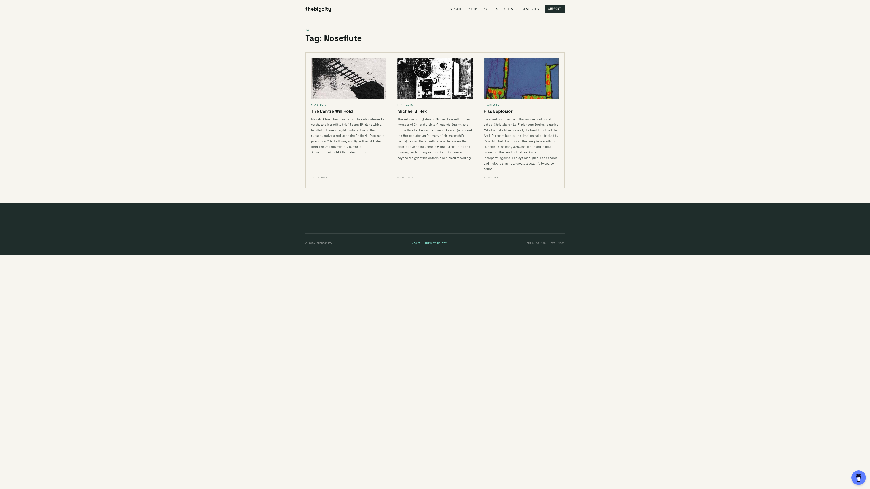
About (416, 243)
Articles (490, 9)
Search (455, 9)
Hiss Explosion (499, 111)
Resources (530, 9)
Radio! (472, 9)
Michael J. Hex (412, 111)
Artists (510, 9)
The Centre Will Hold (332, 111)
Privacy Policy (436, 243)
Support (554, 9)
